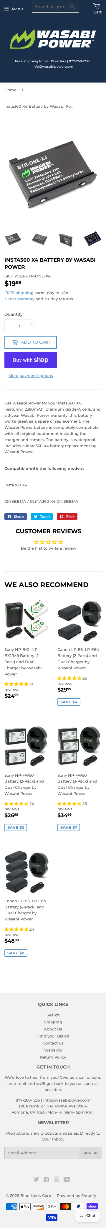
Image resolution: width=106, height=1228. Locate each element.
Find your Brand (53, 1036)
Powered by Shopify (76, 1195)
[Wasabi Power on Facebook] (46, 1180)
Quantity (13, 314)
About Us (53, 1029)
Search (53, 1015)
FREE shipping (19, 292)
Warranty (53, 1050)
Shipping (53, 1022)
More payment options (31, 375)
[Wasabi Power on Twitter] (36, 1180)
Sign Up (90, 1153)
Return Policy (53, 1057)
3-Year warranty (20, 298)
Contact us (53, 1043)
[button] (16, 684)
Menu (17, 8)
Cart (98, 12)
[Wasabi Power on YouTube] (67, 1180)
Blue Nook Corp (35, 1195)
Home (10, 90)
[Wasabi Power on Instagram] (56, 1180)
